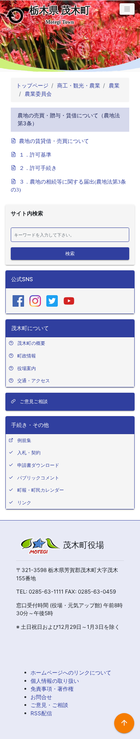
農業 (113, 85)
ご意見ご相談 (33, 401)
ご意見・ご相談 (49, 705)
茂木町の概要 (31, 343)
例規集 (24, 440)
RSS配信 (41, 713)
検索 (70, 253)
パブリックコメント (38, 478)
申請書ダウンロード (38, 465)
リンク (24, 502)
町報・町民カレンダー (40, 490)
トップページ (32, 85)
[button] (127, 9)
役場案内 (26, 368)
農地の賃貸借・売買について (54, 140)
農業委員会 (37, 93)
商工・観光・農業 (78, 85)
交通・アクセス (33, 380)
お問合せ (41, 697)
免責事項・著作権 (52, 688)
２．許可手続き (38, 167)
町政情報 (26, 356)
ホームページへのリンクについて (71, 672)
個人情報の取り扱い (55, 680)
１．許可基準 (35, 154)
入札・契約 (29, 452)
